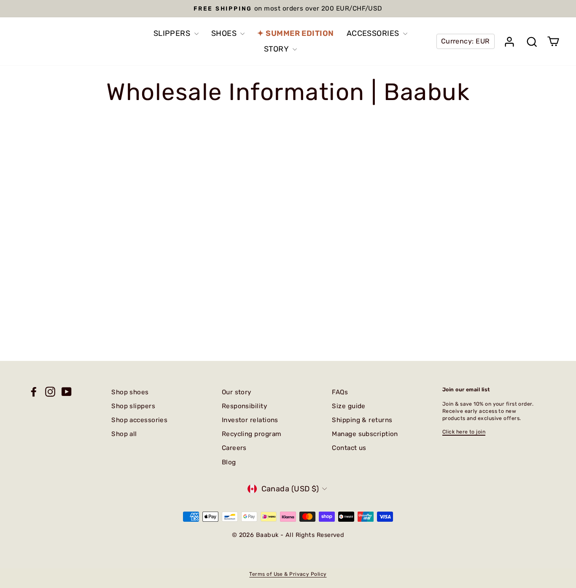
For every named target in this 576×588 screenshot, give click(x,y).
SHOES (225, 33)
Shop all (124, 434)
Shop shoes (130, 392)
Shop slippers (133, 406)
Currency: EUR (465, 41)
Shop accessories (139, 420)
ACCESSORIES (374, 33)
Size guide (349, 406)
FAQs (340, 392)
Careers (234, 448)
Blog (229, 462)
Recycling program (252, 434)
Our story (236, 392)
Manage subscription (365, 434)
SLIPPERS (172, 33)
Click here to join (463, 432)
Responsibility (244, 406)
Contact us (349, 448)
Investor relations (250, 420)
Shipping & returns (362, 420)
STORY (277, 49)
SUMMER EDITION (300, 33)
